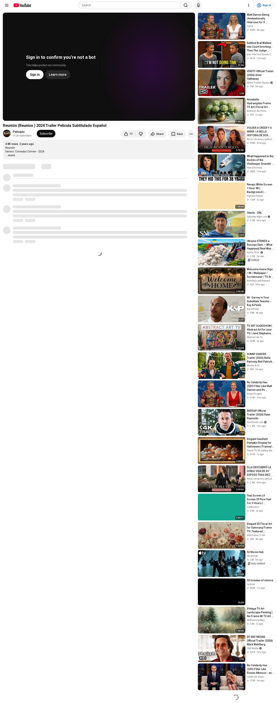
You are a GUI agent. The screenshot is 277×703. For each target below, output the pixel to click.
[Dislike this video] (140, 134)
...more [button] (10, 155)
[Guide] (7, 5)
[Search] (186, 5)
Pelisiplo (19, 132)
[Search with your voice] (198, 5)
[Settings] (248, 5)
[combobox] (130, 5)
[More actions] (191, 134)
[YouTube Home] (22, 5)
